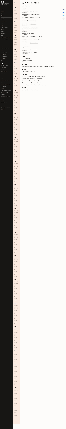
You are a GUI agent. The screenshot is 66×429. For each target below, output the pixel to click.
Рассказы (30, 58)
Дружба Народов (4, 27)
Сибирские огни (4, 92)
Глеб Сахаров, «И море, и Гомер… (36, 78)
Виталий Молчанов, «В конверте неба (38, 84)
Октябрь (2, 88)
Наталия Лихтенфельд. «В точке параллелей (39, 82)
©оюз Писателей (4, 65)
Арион (2, 69)
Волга (2, 23)
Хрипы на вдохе (33, 49)
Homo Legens (3, 67)
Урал (2, 60)
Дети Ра (2, 25)
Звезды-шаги (32, 30)
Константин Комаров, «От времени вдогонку (38, 80)
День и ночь (3, 73)
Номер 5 (15, 11)
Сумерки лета (31, 33)
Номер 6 (15, 10)
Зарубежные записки (5, 75)
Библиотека (3, 11)
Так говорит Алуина (33, 52)
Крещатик (3, 43)
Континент (3, 77)
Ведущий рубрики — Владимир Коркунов (31, 89)
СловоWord (3, 94)
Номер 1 (15, 4)
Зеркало (2, 31)
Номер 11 (16, 78)
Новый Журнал (4, 56)
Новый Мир (3, 58)
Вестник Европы (4, 21)
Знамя (2, 35)
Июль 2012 (32, 71)
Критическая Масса (5, 80)
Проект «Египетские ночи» (5, 107)
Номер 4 (15, 13)
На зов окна (33, 20)
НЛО (2, 50)
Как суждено (33, 23)
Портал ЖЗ (3, 109)
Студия (2, 100)
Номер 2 (15, 16)
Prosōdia (2, 19)
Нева (2, 46)
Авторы (2, 9)
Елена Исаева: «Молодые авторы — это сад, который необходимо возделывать (38, 66)
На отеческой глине (34, 42)
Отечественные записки (6, 90)
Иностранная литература (6, 39)
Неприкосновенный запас (6, 48)
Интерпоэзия (3, 41)
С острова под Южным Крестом (35, 36)
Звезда (2, 29)
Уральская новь (4, 102)
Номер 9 (15, 80)
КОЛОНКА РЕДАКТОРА (27, 6)
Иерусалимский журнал (6, 37)
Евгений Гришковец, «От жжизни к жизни (36, 76)
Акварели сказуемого (35, 14)
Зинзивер (3, 33)
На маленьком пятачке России (35, 39)
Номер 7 (15, 82)
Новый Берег (3, 54)
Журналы (2, 13)
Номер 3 (15, 15)
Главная (2, 6)
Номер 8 (15, 99)
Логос (2, 82)
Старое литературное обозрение (5, 97)
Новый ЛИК (3, 86)
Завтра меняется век (33, 11)
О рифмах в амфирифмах (34, 17)
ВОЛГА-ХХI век (4, 71)
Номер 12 (16, 92)
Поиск (2, 15)
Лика (30, 60)
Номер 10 (16, 95)
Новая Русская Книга (5, 84)
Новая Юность (4, 52)
